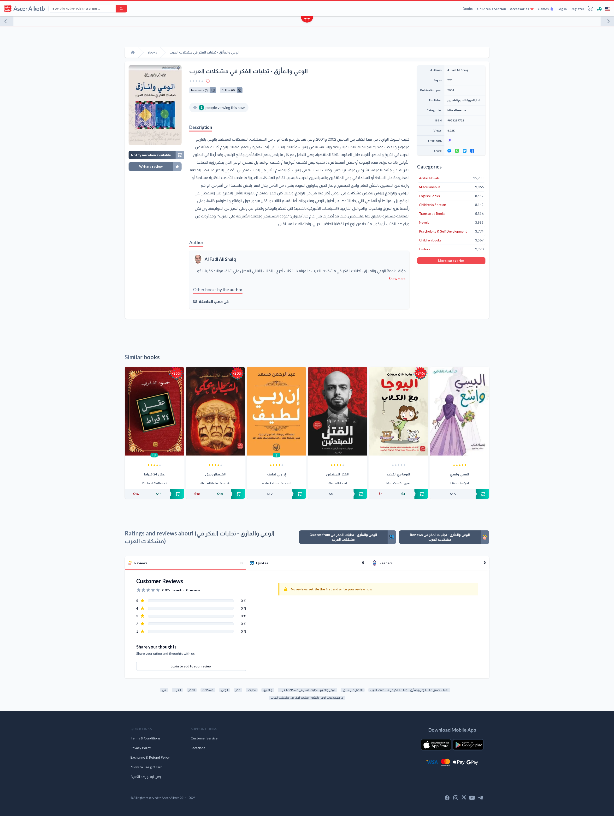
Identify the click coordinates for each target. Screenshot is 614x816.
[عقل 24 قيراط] (154, 411)
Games (543, 9)
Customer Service (204, 738)
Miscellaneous (456, 110)
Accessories (519, 9)
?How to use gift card (146, 767)
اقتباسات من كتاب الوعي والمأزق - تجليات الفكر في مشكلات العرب (409, 690)
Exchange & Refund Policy (150, 757)
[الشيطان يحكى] (215, 411)
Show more (397, 278)
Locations (198, 748)
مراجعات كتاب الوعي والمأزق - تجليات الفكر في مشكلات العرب (307, 697)
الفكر (192, 690)
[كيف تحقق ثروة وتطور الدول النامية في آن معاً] (607, 21)
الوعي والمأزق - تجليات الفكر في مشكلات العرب (307, 690)
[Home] (132, 52)
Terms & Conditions (145, 738)
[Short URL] (465, 141)
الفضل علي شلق (353, 690)
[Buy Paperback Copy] (154, 494)
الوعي (224, 690)
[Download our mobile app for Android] (468, 744)
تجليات (252, 690)
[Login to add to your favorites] (208, 81)
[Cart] (590, 8)
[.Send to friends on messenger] (449, 151)
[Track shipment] (599, 8)
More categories (451, 260)
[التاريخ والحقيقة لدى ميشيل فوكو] (6, 21)
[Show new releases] (307, 20)
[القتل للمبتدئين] (337, 411)
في (164, 690)
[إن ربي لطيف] (276, 411)
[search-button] (121, 8)
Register (577, 9)
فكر (238, 690)
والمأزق (267, 690)
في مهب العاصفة (214, 301)
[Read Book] (154, 455)
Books (468, 8)
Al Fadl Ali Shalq (220, 259)
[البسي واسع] (459, 411)
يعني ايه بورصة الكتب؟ (145, 776)
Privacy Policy (140, 748)
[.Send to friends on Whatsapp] (457, 151)
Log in (562, 9)
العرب (177, 690)
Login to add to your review (191, 666)
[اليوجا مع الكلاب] (398, 411)
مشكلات (207, 690)
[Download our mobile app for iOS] (436, 744)
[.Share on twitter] (464, 151)
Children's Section (491, 9)
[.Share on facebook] (472, 151)
